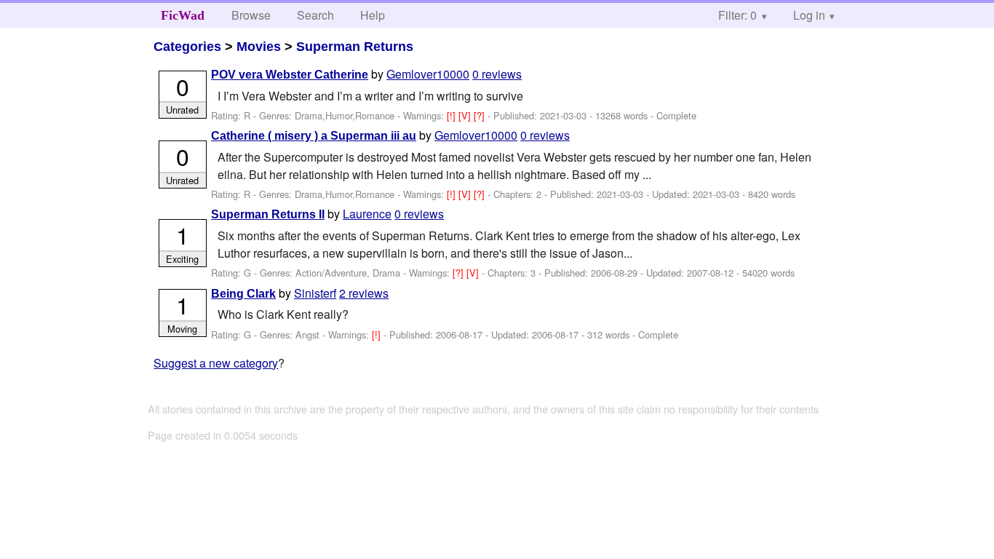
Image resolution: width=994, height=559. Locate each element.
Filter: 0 (737, 15)
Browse (251, 15)
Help (372, 15)
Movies (258, 46)
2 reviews (364, 293)
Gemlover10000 (427, 74)
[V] (466, 115)
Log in (809, 15)
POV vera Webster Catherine (289, 74)
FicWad (182, 15)
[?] (481, 115)
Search (315, 15)
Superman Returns (354, 46)
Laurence (367, 213)
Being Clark (243, 294)
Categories (187, 46)
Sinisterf (315, 293)
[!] (452, 115)
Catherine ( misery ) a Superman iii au (313, 136)
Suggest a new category (216, 362)
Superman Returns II (268, 214)
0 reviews (497, 74)
